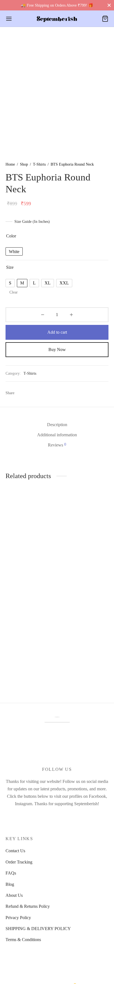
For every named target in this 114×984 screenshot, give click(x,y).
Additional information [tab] (57, 434)
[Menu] (9, 19)
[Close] (109, 5)
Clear (13, 292)
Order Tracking (19, 862)
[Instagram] (57, 815)
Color (11, 236)
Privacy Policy (18, 917)
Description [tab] (57, 424)
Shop (24, 164)
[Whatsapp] (32, 393)
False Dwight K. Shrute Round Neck (80, 574)
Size (10, 267)
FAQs (11, 873)
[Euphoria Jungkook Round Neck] (84, 624)
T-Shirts (39, 164)
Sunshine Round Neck (25, 571)
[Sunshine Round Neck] (30, 535)
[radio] (14, 251)
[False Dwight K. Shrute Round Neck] (84, 535)
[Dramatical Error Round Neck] (30, 624)
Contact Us (15, 850)
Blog (10, 884)
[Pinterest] (42, 393)
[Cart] (105, 18)
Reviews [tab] (57, 444)
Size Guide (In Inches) (32, 222)
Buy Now (57, 349)
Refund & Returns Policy (28, 906)
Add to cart (57, 332)
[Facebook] (21, 393)
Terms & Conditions (23, 939)
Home (10, 164)
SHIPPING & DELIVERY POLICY (38, 928)
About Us (14, 895)
